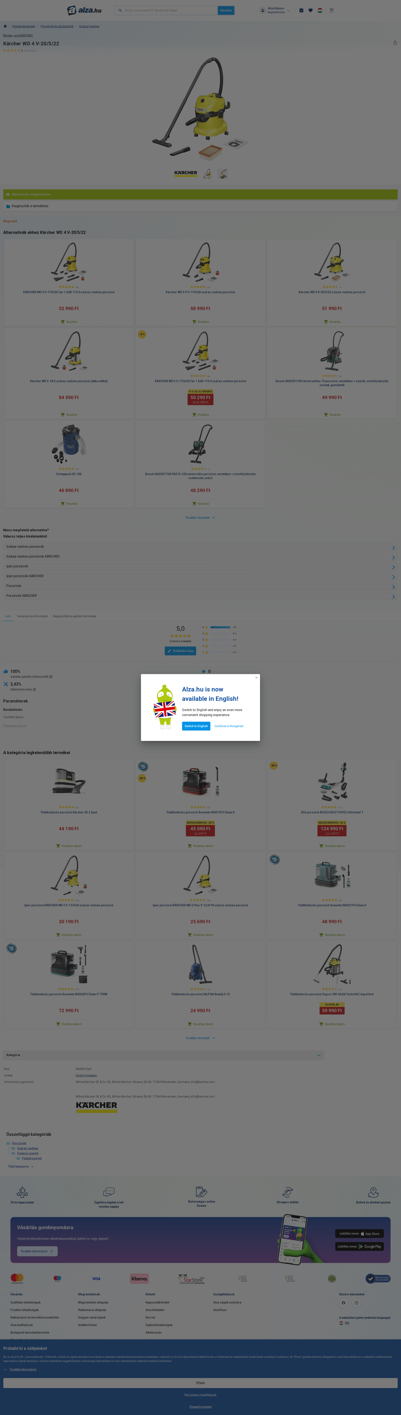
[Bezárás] (256, 677)
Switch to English (196, 726)
